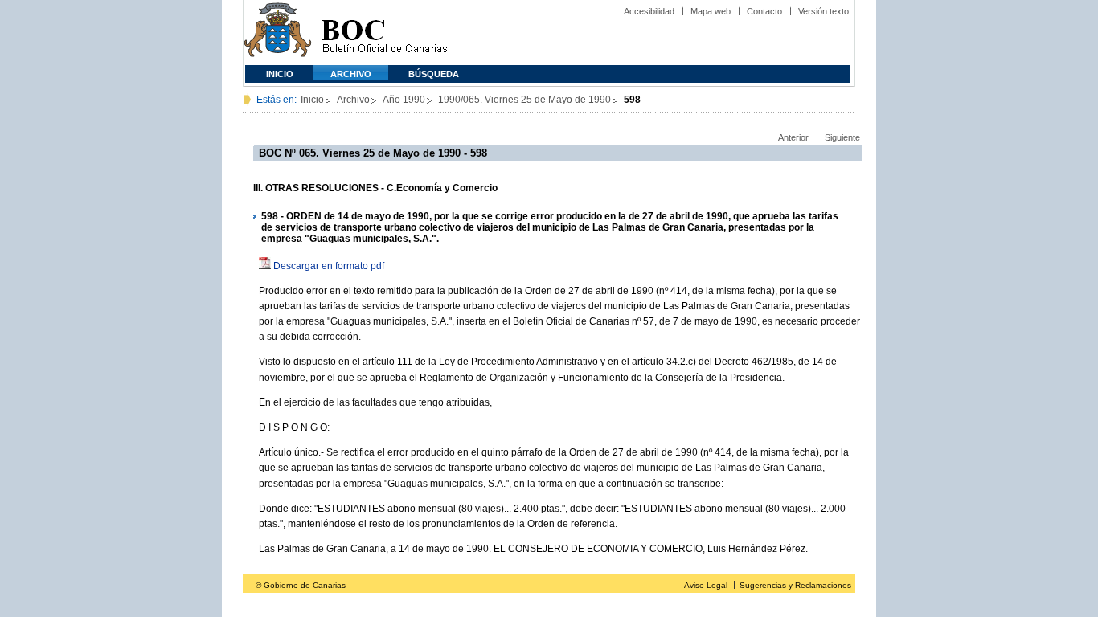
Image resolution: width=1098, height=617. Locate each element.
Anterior (793, 137)
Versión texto (823, 11)
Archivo (350, 74)
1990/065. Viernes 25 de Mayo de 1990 (524, 99)
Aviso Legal (705, 585)
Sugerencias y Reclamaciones (795, 585)
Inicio (279, 74)
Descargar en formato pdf (328, 266)
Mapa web (710, 11)
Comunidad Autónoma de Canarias (278, 32)
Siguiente (842, 137)
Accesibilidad (649, 11)
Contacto (764, 11)
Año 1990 (404, 99)
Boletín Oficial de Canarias (384, 32)
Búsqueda (433, 74)
